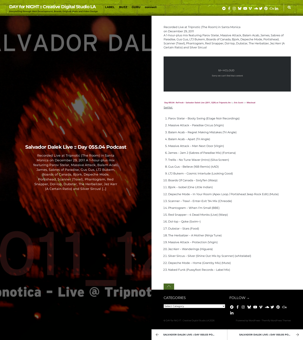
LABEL (110, 7)
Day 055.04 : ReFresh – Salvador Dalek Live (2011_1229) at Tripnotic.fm (197, 102)
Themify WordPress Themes (276, 320)
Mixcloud (251, 102)
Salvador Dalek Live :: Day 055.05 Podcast (268, 334)
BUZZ (123, 7)
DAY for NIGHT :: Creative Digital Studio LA (187, 320)
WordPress (254, 320)
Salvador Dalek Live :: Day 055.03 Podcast (192, 334)
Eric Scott (238, 102)
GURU (136, 7)
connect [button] (151, 7)
